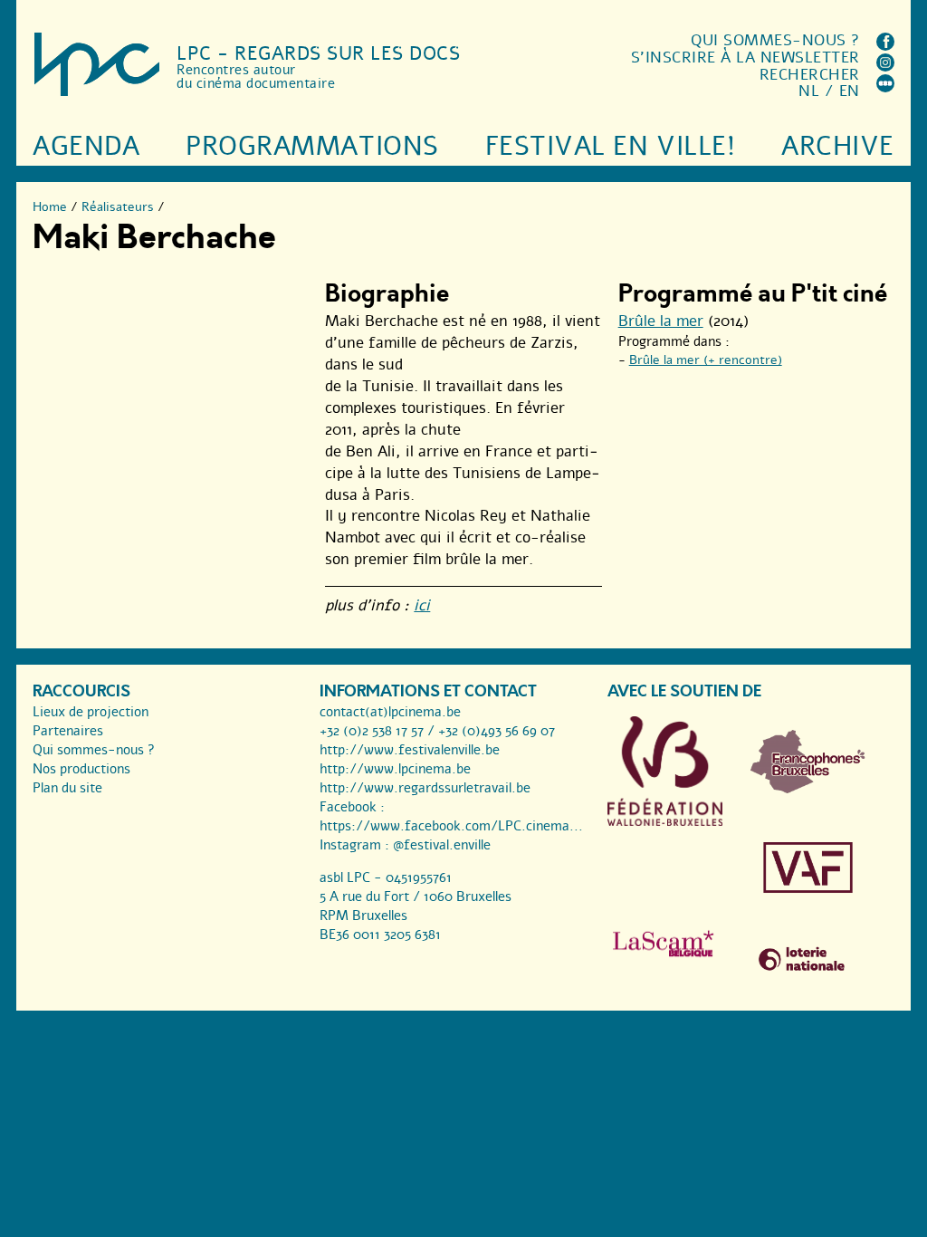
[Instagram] (885, 66)
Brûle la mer (660, 321)
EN (849, 91)
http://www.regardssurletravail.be (425, 788)
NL (808, 91)
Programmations (312, 146)
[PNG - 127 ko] (807, 789)
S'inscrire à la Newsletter (745, 57)
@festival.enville (442, 845)
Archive (837, 146)
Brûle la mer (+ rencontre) (705, 360)
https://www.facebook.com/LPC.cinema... (451, 826)
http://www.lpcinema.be (395, 769)
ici (422, 605)
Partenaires (68, 731)
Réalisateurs (117, 207)
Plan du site (67, 788)
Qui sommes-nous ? (775, 40)
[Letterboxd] (885, 87)
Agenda (86, 146)
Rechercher (810, 74)
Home (50, 207)
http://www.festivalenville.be (410, 750)
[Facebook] (885, 45)
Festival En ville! (610, 146)
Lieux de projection (90, 712)
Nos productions (81, 769)
